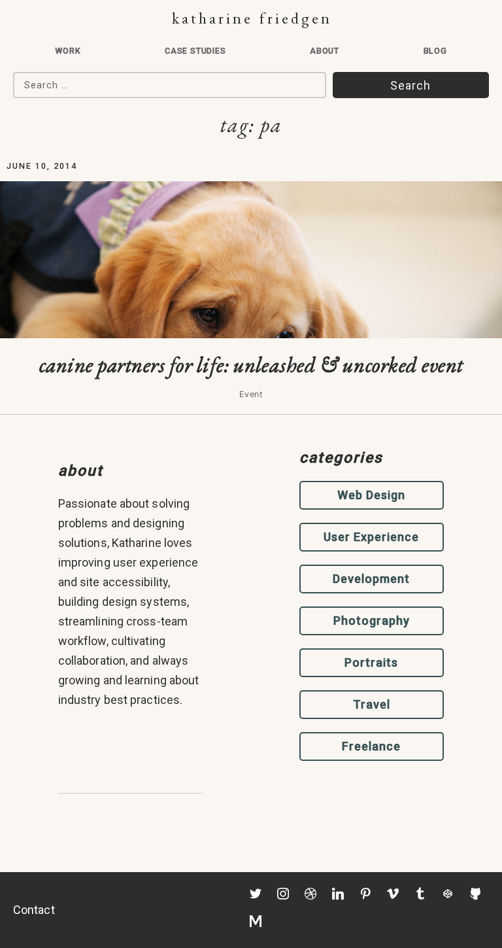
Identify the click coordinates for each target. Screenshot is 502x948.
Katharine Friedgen (252, 18)
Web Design (371, 495)
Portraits (371, 662)
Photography (371, 620)
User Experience (371, 537)
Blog (435, 51)
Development (371, 579)
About (324, 51)
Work (67, 51)
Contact (34, 910)
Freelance (371, 746)
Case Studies (195, 51)
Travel (371, 704)
